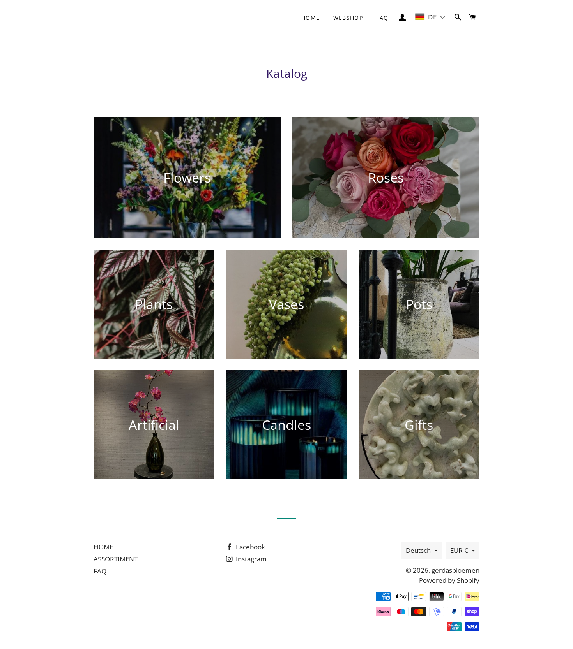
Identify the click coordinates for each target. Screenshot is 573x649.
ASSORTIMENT (116, 558)
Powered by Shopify (449, 580)
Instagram (250, 558)
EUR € (459, 550)
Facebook (249, 546)
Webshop (348, 17)
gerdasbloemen (455, 570)
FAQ (382, 17)
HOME (103, 546)
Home (310, 17)
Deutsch (418, 550)
